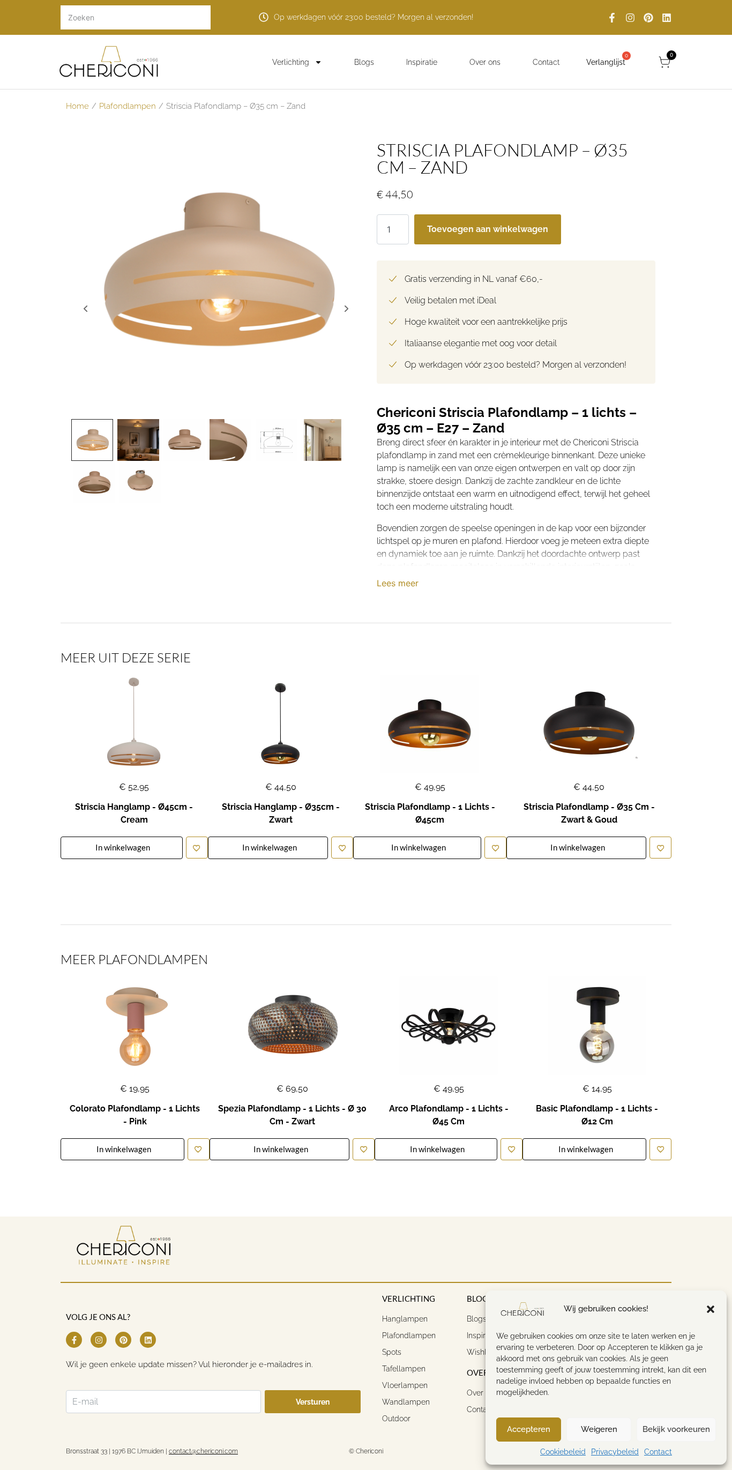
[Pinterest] (648, 18)
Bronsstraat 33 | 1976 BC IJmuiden (115, 1451)
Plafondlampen (127, 105)
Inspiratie (421, 62)
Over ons (485, 62)
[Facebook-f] (612, 18)
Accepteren (528, 1429)
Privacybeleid (615, 1451)
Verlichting (290, 62)
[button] (710, 1309)
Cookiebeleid (563, 1451)
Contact (658, 1451)
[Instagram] (630, 18)
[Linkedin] (666, 18)
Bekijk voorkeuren (676, 1429)
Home (77, 105)
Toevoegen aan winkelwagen (487, 229)
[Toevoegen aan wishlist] (197, 848)
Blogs (364, 62)
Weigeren (599, 1429)
